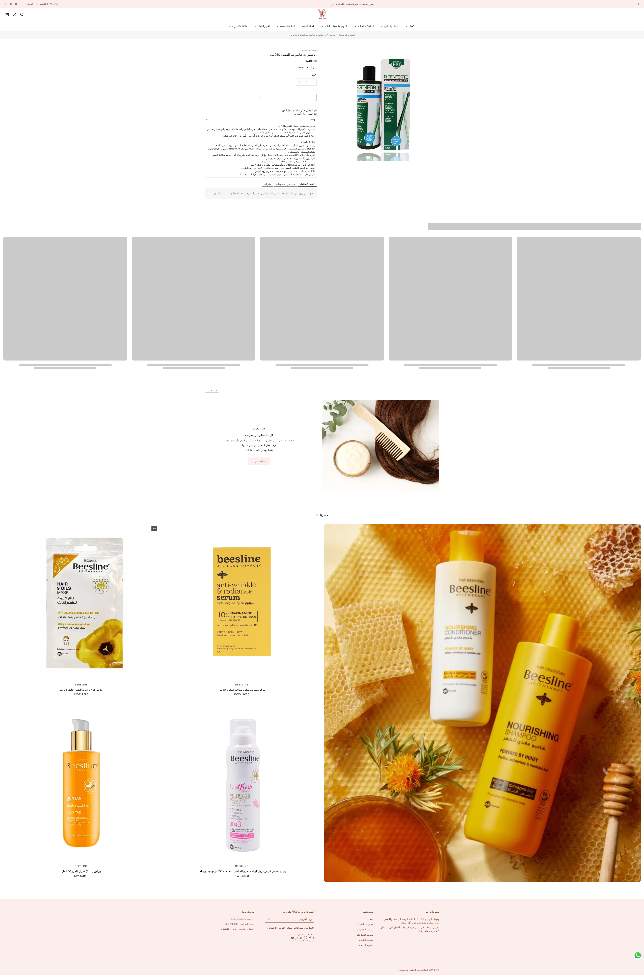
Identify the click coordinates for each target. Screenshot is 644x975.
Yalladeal (426, 969)
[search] (21, 14)
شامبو (332, 34)
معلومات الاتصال (365, 924)
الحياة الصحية (308, 26)
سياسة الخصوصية (364, 929)
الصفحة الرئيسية (347, 34)
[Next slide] (67, 4)
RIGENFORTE (309, 50)
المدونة (369, 950)
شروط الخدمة (366, 945)
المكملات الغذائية (366, 26)
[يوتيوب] (15, 4)
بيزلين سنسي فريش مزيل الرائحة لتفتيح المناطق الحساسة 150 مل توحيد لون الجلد (241, 871)
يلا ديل (412, 26)
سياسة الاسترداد (365, 934)
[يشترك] (269, 919)
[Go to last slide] (638, 4)
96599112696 (231, 924)
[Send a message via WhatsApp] (637, 955)
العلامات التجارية (240, 26)
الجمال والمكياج (391, 26)
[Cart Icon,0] (7, 14)
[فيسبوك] (5, 4)
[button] (261, 97)
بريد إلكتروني (305, 919)
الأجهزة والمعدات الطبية (336, 26)
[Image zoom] (383, 105)
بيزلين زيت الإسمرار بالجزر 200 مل (81, 871)
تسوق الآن (341, 4)
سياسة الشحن (366, 939)
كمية (314, 75)
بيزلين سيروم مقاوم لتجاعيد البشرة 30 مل (242, 689)
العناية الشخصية (287, 26)
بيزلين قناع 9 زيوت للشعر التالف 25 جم (81, 689)
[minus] (313, 82)
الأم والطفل (264, 26)
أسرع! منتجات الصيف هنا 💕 (359, 4)
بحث (371, 918)
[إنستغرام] (10, 4)
